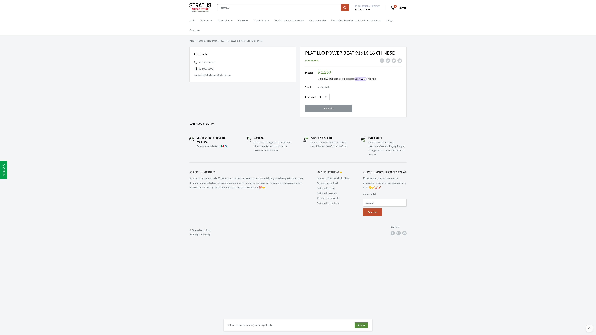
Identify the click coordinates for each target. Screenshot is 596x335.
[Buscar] (345, 7)
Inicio (192, 20)
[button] (3, 170)
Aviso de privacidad (327, 182)
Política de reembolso (328, 203)
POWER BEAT (312, 60)
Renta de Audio (317, 20)
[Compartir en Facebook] (382, 60)
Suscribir (372, 212)
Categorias (223, 20)
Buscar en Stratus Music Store (333, 177)
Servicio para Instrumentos (289, 20)
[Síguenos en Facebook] (393, 233)
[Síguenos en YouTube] (404, 233)
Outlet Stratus (261, 20)
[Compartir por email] (399, 60)
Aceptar (361, 325)
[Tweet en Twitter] (394, 60)
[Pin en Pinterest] (388, 60)
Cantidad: (310, 96)
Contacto (194, 30)
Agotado (328, 108)
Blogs (390, 20)
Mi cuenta (361, 9)
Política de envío (326, 187)
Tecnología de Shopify (199, 234)
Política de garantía (327, 193)
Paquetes (243, 20)
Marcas (205, 20)
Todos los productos (207, 41)
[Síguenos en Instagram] (398, 233)
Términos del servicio (328, 198)
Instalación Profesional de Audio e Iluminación (356, 20)
